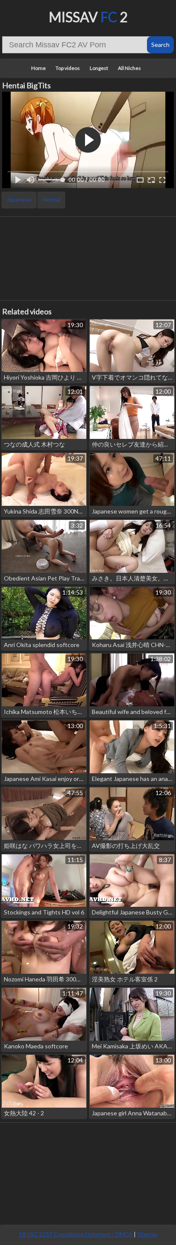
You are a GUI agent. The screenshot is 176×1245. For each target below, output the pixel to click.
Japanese (19, 199)
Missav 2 (88, 17)
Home (38, 68)
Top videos (68, 68)
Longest (99, 68)
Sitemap (147, 1234)
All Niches (129, 68)
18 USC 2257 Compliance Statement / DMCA (75, 1234)
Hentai (51, 199)
